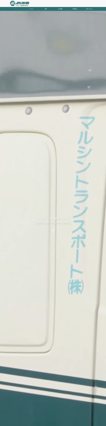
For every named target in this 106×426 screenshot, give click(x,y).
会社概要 (60, 9)
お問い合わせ (89, 9)
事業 (46, 9)
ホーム (16, 9)
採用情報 (75, 9)
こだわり (31, 9)
